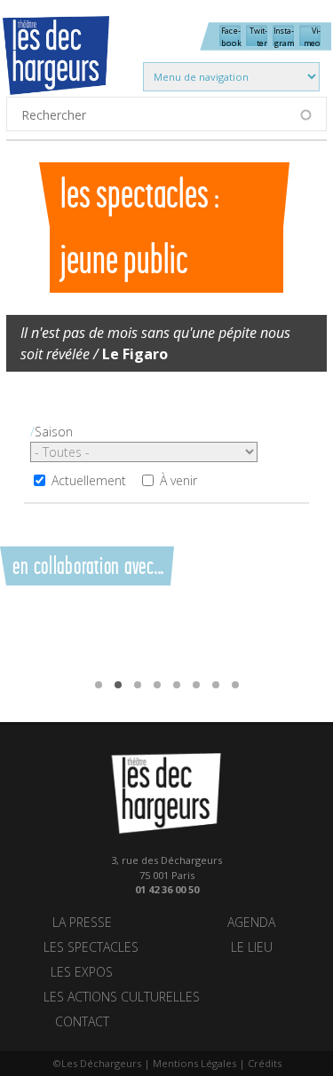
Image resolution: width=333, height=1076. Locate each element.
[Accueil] (71, 67)
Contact (82, 1021)
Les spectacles (91, 947)
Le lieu (252, 947)
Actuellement (89, 480)
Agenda (251, 922)
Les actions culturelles (122, 996)
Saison (54, 431)
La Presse (82, 922)
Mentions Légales (194, 1063)
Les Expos (82, 971)
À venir (178, 480)
